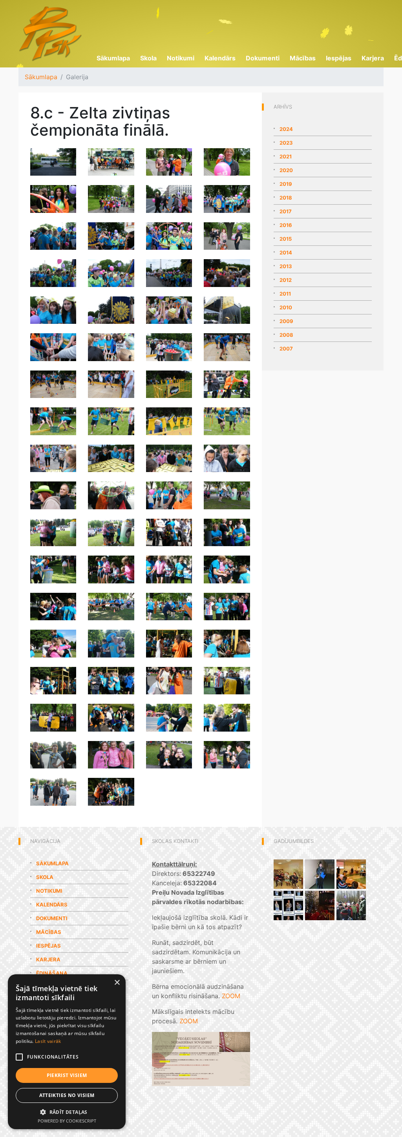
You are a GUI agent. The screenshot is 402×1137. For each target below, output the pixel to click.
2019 (286, 184)
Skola (148, 58)
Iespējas (338, 58)
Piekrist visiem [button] (67, 1075)
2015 (286, 239)
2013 (286, 266)
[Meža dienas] (351, 905)
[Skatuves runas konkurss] (288, 873)
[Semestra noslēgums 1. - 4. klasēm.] (319, 905)
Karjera (373, 58)
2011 (285, 294)
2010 (286, 307)
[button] (67, 1112)
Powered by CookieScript (67, 1121)
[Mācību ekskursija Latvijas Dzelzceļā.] (351, 873)
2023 (286, 143)
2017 (286, 211)
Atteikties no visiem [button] (67, 1095)
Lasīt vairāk (48, 1041)
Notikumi (180, 58)
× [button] (117, 983)
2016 (286, 225)
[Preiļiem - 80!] (319, 873)
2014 (286, 252)
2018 (286, 197)
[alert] (67, 1051)
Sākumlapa (113, 58)
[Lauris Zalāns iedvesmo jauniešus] (288, 905)
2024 (286, 129)
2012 (286, 280)
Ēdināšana (52, 973)
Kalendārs (220, 58)
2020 (286, 170)
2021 (286, 156)
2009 (286, 321)
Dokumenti (263, 58)
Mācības (303, 58)
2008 (286, 335)
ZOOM (231, 996)
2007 (286, 348)
